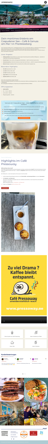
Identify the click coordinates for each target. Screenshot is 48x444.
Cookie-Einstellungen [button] (16, 442)
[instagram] (14, 439)
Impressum (27, 442)
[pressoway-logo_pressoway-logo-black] (7, 1)
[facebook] (11, 439)
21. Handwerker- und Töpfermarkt (18, 182)
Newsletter (9, 442)
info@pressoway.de (14, 436)
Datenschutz (22, 442)
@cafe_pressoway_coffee (16, 184)
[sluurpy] (24, 431)
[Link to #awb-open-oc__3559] (45, 2)
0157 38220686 (13, 434)
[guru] (33, 431)
